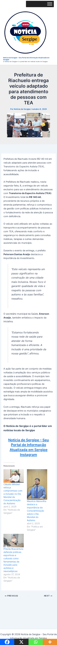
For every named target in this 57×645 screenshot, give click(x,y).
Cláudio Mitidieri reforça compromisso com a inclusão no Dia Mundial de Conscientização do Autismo (12, 494)
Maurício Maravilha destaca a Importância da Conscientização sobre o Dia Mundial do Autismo (36, 511)
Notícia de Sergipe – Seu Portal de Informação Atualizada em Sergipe (28, 445)
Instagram (28, 455)
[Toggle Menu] (49, 3)
